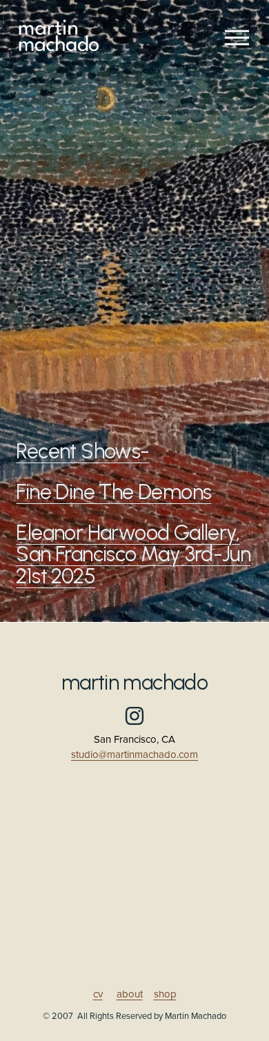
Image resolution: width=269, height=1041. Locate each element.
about (130, 994)
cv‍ (98, 994)
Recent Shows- (82, 451)
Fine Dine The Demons (113, 492)
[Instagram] (134, 716)
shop (165, 994)
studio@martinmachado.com (134, 755)
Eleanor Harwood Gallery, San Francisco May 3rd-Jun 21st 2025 (133, 554)
